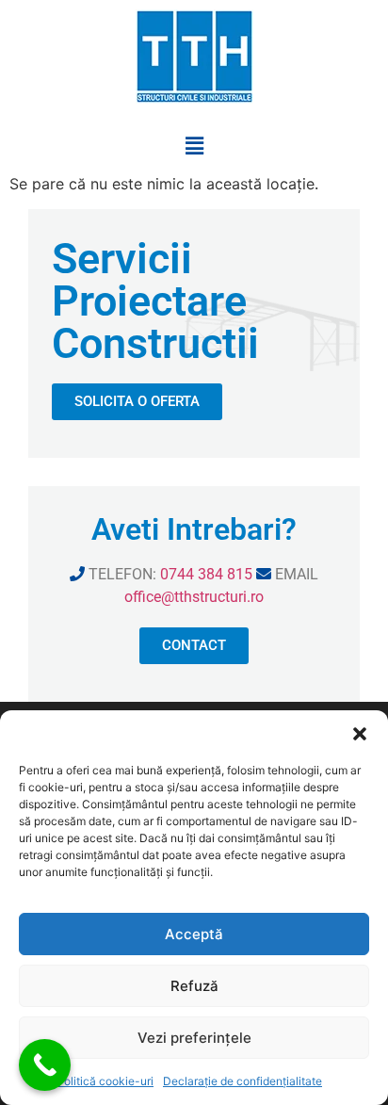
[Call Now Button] (45, 1065)
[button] (359, 733)
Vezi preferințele (194, 1038)
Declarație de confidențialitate (242, 1081)
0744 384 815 (206, 574)
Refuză (194, 986)
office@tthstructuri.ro (194, 597)
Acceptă (194, 934)
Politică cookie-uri (105, 1081)
